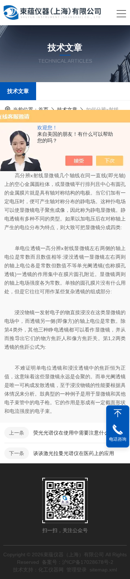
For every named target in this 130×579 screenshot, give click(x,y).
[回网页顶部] (118, 413)
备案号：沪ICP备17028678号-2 (77, 562)
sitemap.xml (103, 570)
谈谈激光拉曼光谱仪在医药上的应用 (73, 453)
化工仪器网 (51, 570)
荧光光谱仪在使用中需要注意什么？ (73, 433)
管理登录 (76, 570)
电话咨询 (117, 439)
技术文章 (18, 91)
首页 (43, 109)
